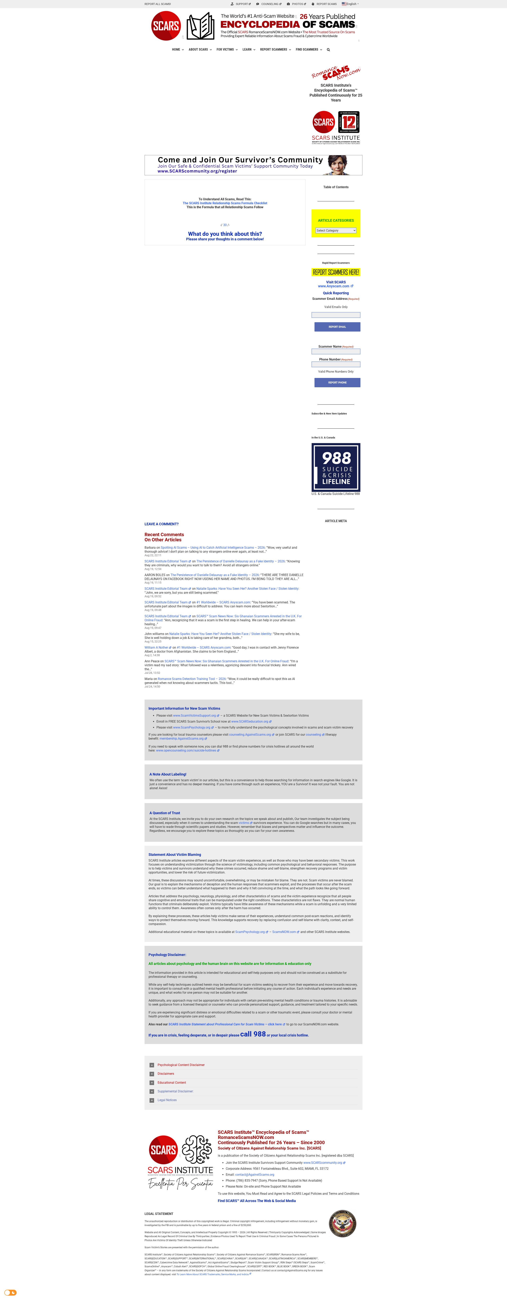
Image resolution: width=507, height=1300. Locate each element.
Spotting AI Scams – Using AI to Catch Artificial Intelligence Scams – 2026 (213, 547)
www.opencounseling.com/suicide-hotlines (186, 750)
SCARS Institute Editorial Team (166, 561)
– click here (225, 1024)
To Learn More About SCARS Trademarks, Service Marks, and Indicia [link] (213, 1274)
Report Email (337, 327)
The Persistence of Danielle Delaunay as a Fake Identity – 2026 (240, 561)
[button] (328, 50)
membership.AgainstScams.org (182, 738)
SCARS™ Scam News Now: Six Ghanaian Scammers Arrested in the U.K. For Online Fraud (226, 661)
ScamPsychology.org (250, 932)
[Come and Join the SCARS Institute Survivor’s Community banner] (253, 157)
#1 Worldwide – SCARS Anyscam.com (223, 602)
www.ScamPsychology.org (191, 727)
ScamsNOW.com (284, 932)
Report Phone (337, 382)
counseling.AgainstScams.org (250, 734)
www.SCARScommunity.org (322, 1163)
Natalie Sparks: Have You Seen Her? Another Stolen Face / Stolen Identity (247, 589)
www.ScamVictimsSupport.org (194, 715)
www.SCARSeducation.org (249, 721)
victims (244, 823)
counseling (313, 734)
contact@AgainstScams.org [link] (254, 1174)
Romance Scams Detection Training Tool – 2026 (192, 679)
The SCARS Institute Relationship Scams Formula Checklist (225, 203)
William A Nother (156, 647)
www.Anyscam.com (333, 286)
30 (225, 225)
